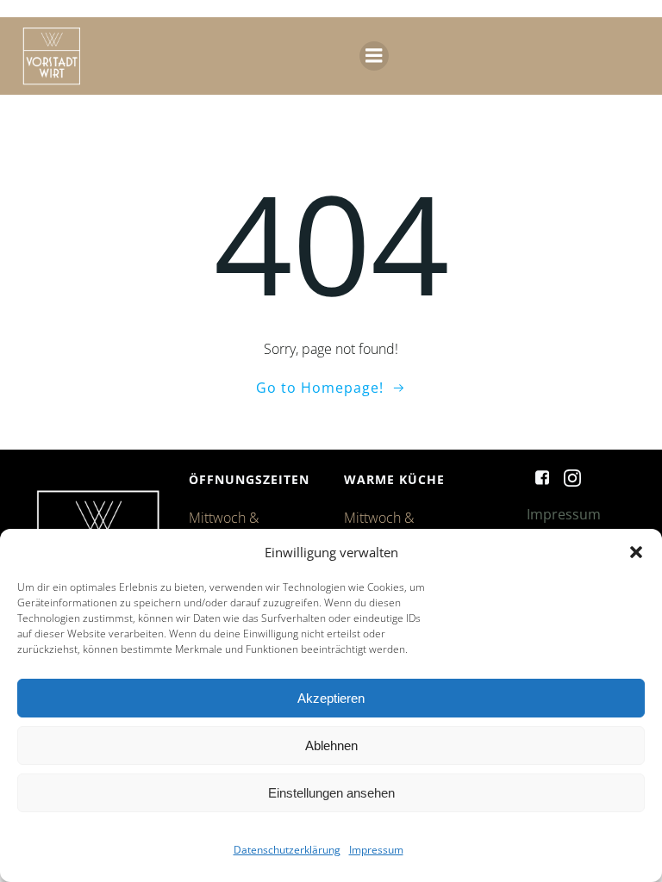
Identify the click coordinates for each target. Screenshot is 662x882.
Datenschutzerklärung (287, 849)
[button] (636, 552)
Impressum (376, 849)
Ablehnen (331, 745)
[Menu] (374, 56)
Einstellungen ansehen (331, 793)
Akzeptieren (331, 698)
